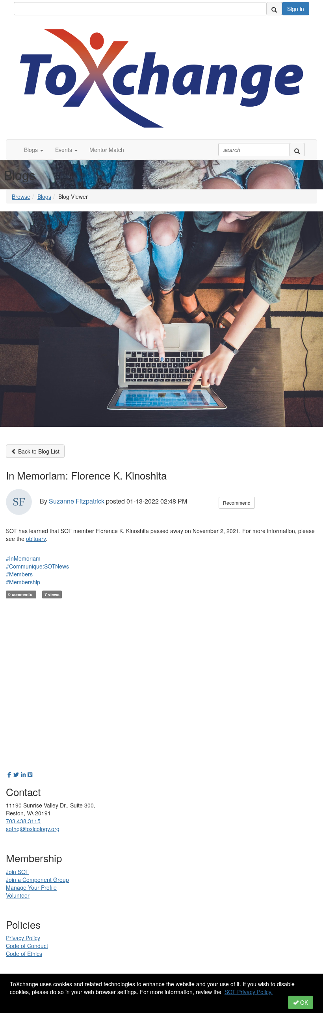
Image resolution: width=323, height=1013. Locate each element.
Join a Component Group (37, 879)
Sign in (295, 9)
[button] (33, 149)
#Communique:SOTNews (37, 566)
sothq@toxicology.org (32, 829)
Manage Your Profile (31, 887)
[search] (274, 8)
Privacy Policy (23, 938)
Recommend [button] (237, 502)
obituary (36, 539)
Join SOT (17, 872)
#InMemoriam (23, 558)
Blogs (44, 196)
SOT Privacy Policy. (249, 992)
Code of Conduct (27, 946)
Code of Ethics (24, 953)
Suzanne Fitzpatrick (76, 501)
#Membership (23, 582)
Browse (21, 196)
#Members (19, 574)
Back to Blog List (38, 451)
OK (303, 1002)
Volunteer (18, 895)
